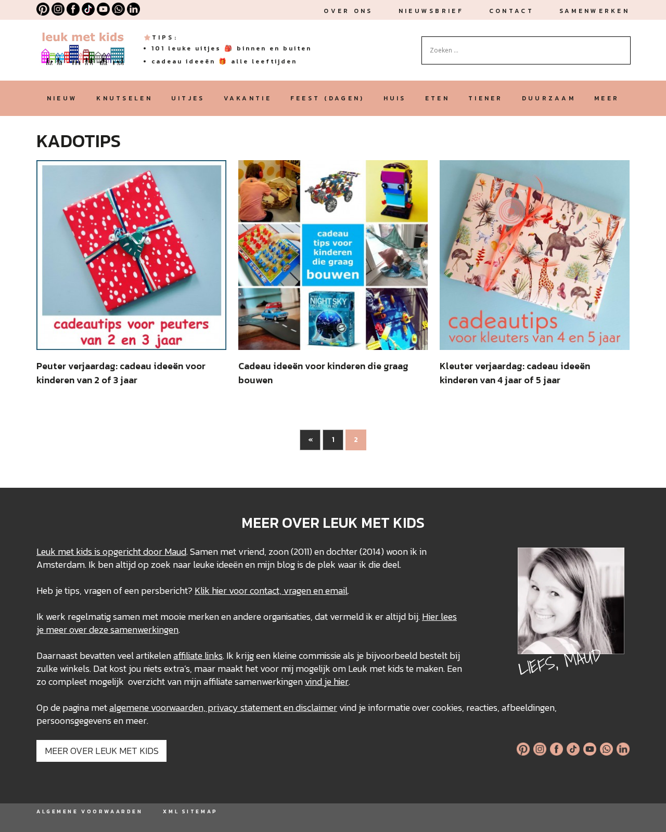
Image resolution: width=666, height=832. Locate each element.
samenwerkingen (144, 629)
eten (437, 98)
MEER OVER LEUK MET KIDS (102, 751)
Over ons (348, 11)
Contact (511, 11)
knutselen (124, 98)
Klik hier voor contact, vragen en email (271, 590)
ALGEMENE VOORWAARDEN (89, 811)
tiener (485, 98)
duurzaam (548, 98)
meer (606, 98)
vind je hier (327, 681)
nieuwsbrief (431, 11)
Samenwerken (594, 11)
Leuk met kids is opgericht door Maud (111, 551)
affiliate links (198, 655)
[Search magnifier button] (623, 44)
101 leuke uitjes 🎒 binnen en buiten (231, 48)
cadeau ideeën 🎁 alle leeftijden (224, 61)
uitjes (188, 98)
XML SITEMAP (190, 811)
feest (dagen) (327, 98)
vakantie (248, 98)
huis (394, 98)
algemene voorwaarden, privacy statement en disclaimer (223, 707)
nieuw (62, 98)
